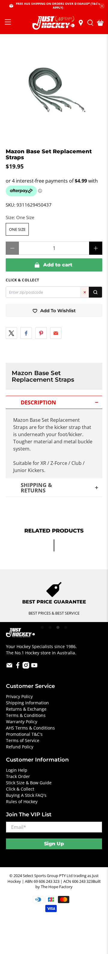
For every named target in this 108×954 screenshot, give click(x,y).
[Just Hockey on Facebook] (17, 667)
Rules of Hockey (22, 801)
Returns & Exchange (26, 709)
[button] (54, 402)
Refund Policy (19, 747)
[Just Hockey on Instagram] (25, 667)
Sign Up (54, 844)
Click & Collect (20, 789)
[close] (102, 6)
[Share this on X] (11, 333)
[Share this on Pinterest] (41, 333)
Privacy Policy (19, 696)
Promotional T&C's (24, 734)
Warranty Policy (21, 721)
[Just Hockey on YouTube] (34, 667)
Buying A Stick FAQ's (26, 795)
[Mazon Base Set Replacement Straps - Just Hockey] (54, 91)
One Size (17, 229)
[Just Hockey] (54, 23)
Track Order (18, 776)
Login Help (16, 770)
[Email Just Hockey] (9, 667)
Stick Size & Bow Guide (29, 782)
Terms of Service (22, 740)
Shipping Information (27, 703)
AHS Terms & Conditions (30, 728)
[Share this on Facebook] (26, 333)
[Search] (95, 292)
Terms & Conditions (26, 715)
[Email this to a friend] (56, 333)
